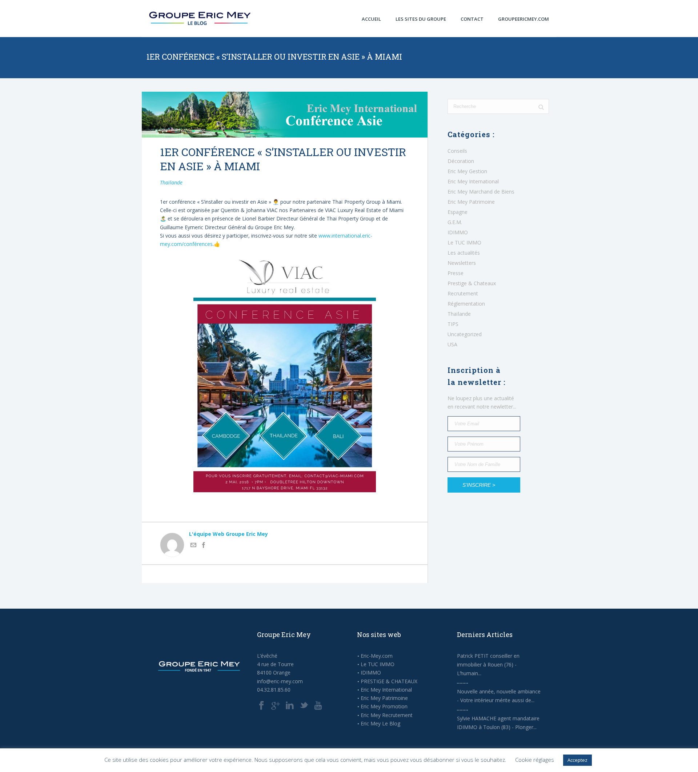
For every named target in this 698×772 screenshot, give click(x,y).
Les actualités (464, 253)
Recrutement (463, 293)
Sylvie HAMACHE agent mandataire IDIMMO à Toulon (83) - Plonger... (498, 723)
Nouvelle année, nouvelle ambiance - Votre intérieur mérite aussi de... (499, 696)
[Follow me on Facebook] (203, 545)
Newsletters (462, 263)
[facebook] (261, 706)
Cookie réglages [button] (534, 759)
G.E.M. (455, 222)
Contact (472, 19)
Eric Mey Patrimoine (471, 202)
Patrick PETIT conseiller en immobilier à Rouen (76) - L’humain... (488, 664)
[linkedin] (289, 706)
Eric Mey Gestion (467, 171)
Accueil (371, 19)
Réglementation (466, 304)
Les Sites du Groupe (421, 19)
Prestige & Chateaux (472, 283)
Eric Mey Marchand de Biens (481, 191)
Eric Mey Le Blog (380, 723)
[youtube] (318, 706)
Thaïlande (171, 182)
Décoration (461, 161)
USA (452, 344)
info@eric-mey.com (280, 681)
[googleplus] (275, 706)
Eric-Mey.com (377, 656)
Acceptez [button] (577, 760)
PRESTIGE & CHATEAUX (389, 681)
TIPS (453, 324)
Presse (456, 273)
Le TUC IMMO (464, 242)
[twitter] (304, 706)
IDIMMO (458, 232)
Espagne (458, 212)
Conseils (457, 151)
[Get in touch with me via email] (193, 545)
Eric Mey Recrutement (387, 715)
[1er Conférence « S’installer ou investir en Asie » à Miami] (285, 115)
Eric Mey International (473, 181)
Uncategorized (465, 334)
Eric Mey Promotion (384, 706)
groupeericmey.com (523, 19)
